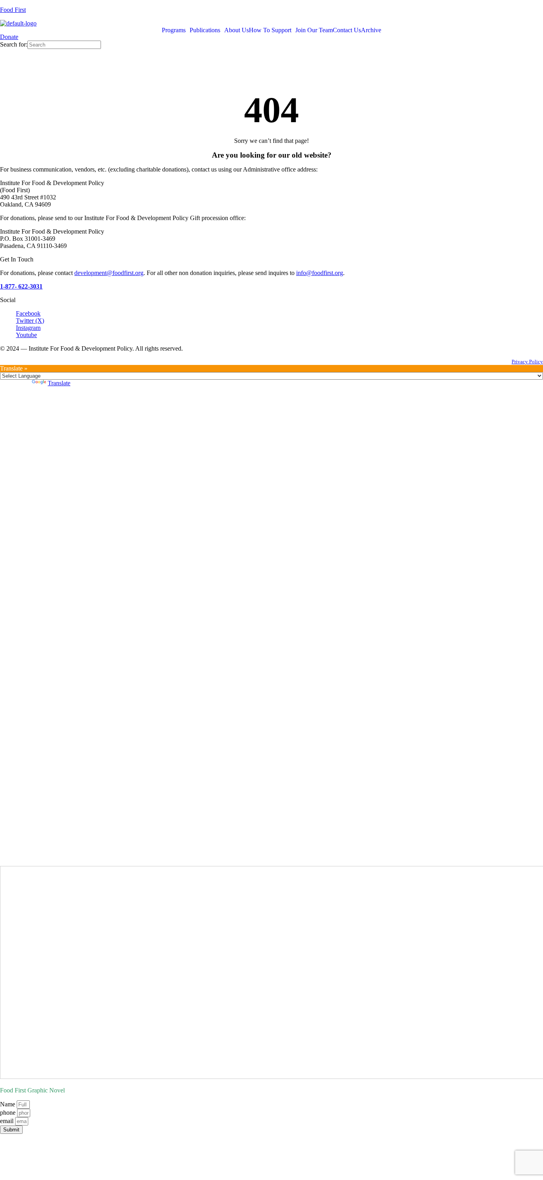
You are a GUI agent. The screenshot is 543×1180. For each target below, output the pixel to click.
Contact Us (347, 30)
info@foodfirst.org (319, 272)
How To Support (270, 30)
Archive (371, 30)
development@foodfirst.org (109, 272)
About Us (236, 30)
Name (8, 1104)
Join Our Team (314, 30)
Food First (13, 9)
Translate (59, 383)
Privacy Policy (527, 362)
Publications (205, 30)
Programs (174, 30)
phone (8, 1112)
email (7, 1121)
